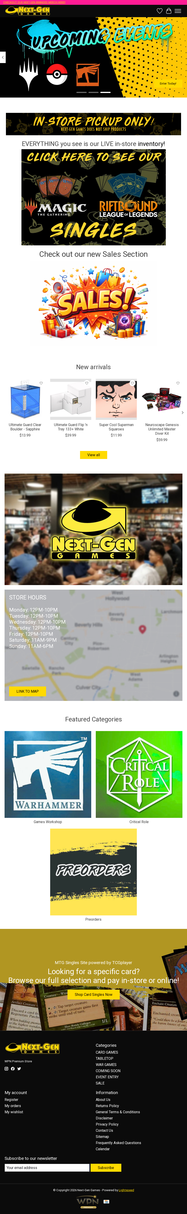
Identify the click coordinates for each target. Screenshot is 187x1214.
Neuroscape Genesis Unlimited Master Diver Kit (162, 429)
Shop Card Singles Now (93, 994)
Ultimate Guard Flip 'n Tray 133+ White (71, 427)
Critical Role (139, 822)
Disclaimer (104, 1118)
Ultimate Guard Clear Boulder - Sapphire (25, 427)
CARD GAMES (107, 1052)
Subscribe (106, 1168)
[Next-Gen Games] (28, 11)
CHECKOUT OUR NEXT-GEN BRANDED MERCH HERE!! (34, 2)
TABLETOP (104, 1058)
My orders (13, 1106)
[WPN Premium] (87, 1207)
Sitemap (102, 1136)
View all (93, 455)
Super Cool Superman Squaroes (116, 427)
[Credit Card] (106, 1202)
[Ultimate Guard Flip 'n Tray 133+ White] (70, 399)
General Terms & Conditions (118, 1112)
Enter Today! (168, 83)
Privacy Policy (107, 1124)
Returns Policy (107, 1106)
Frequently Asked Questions (118, 1143)
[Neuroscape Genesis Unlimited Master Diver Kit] (161, 399)
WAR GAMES (106, 1065)
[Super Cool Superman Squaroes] (116, 399)
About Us (103, 1099)
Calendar (103, 1149)
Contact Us (104, 1130)
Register (11, 1099)
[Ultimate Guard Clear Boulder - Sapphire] (25, 399)
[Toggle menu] (177, 11)
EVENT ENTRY (107, 1077)
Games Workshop (48, 822)
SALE (100, 1083)
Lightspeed (126, 1190)
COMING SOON (108, 1071)
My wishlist (14, 1112)
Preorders (93, 919)
